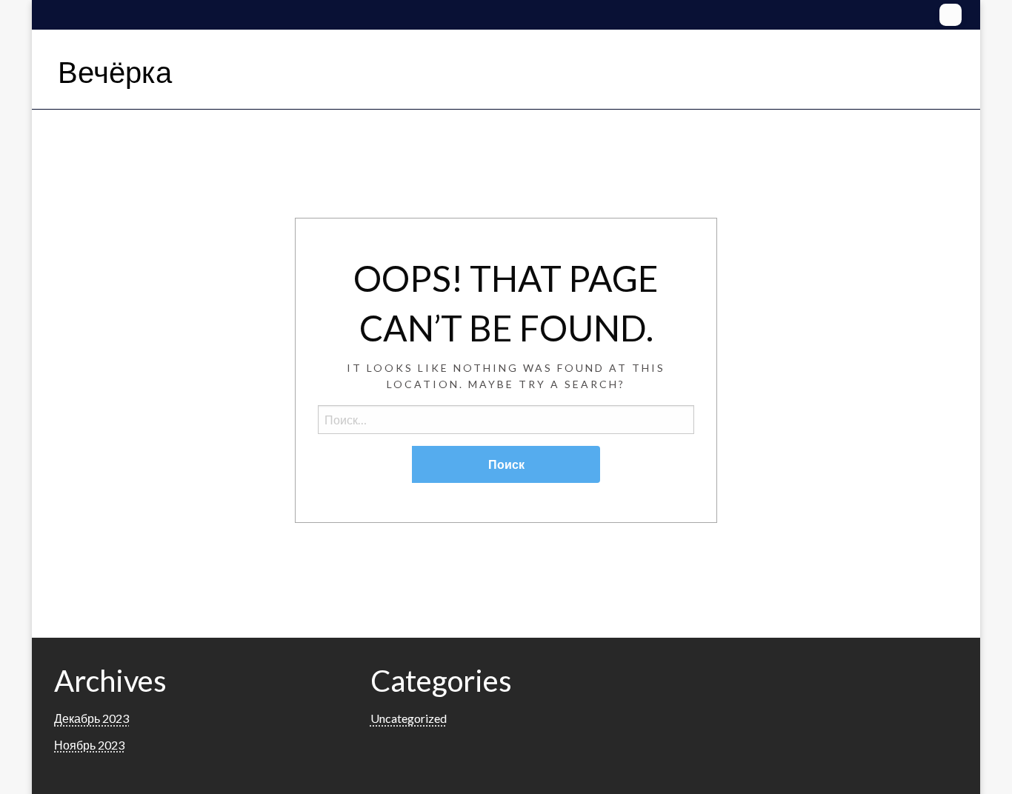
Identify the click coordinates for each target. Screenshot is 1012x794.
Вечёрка (115, 72)
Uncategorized (408, 718)
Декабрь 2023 (91, 718)
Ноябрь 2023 (89, 745)
